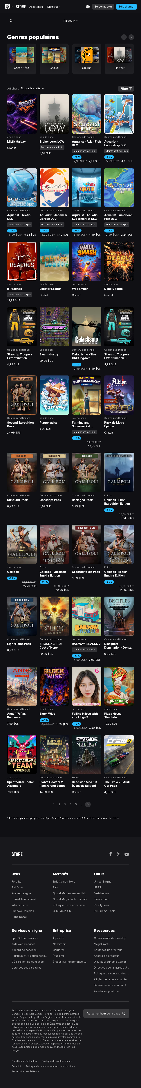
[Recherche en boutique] (11, 20)
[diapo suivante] (131, 37)
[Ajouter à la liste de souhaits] (33, 98)
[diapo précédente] (124, 37)
